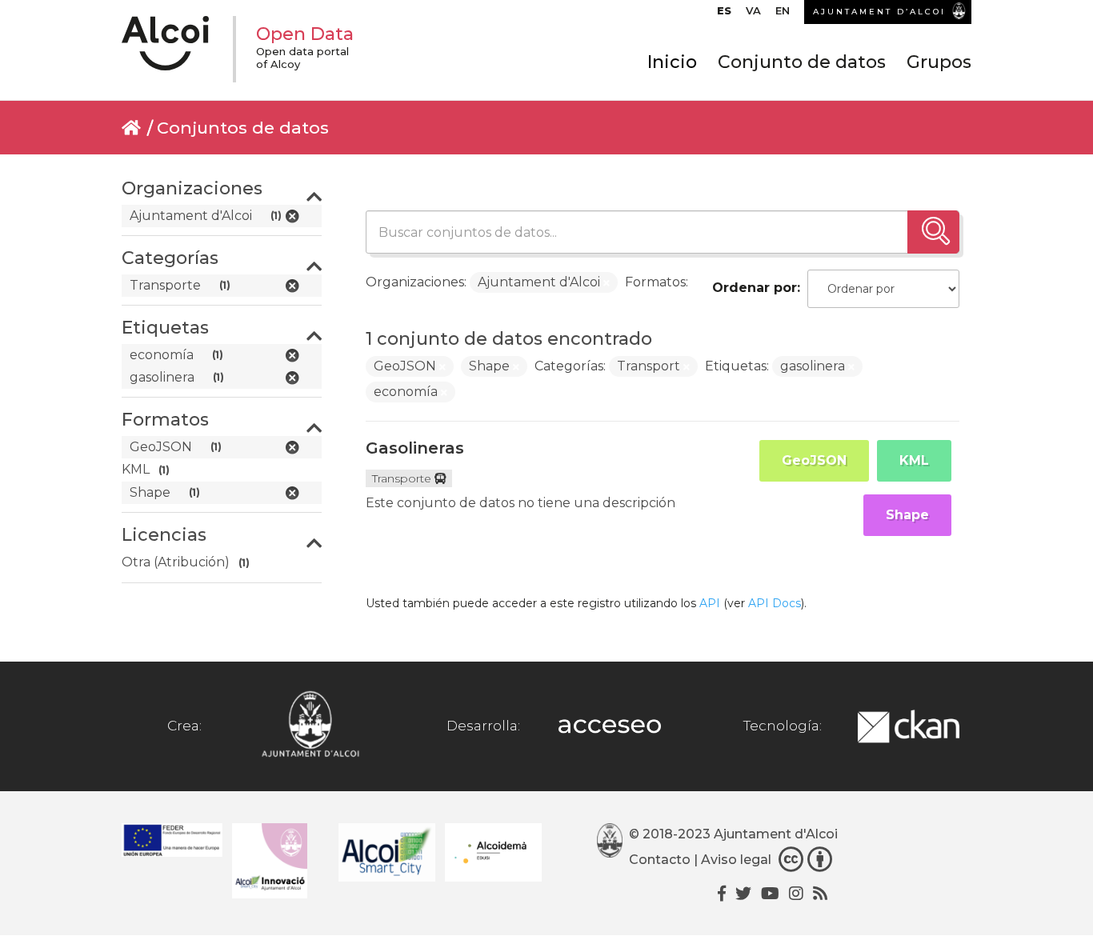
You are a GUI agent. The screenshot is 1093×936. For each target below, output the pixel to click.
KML (914, 460)
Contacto (660, 859)
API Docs (774, 603)
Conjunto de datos (802, 62)
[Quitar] (606, 283)
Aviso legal (736, 859)
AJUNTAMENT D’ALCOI (879, 11)
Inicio (672, 62)
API (709, 603)
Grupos (939, 62)
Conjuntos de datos (243, 128)
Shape (907, 514)
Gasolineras (415, 448)
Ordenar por (754, 287)
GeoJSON (814, 460)
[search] (933, 232)
